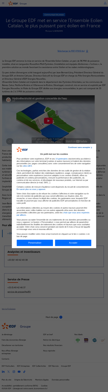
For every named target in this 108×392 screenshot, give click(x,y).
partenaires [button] (61, 159)
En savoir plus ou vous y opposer (31, 189)
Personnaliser (34, 243)
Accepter (73, 243)
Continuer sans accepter (79, 147)
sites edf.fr (27, 166)
